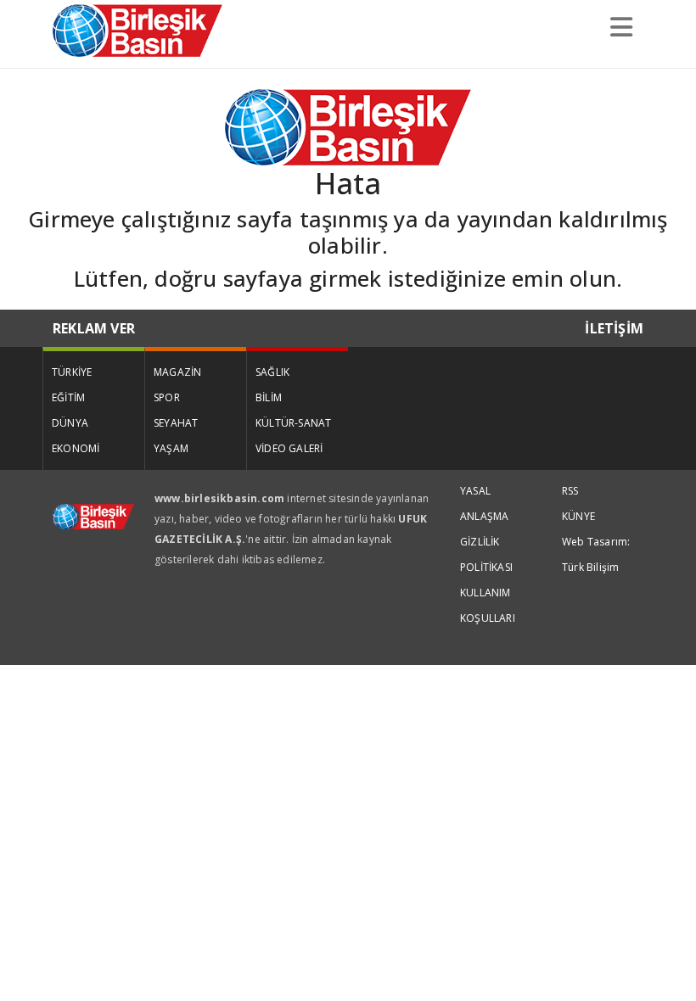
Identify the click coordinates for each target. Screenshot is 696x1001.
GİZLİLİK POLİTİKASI (486, 554)
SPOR (167, 397)
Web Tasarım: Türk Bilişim (596, 554)
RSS (570, 491)
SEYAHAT (176, 423)
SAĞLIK (272, 372)
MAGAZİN (177, 372)
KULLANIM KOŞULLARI (487, 605)
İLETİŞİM (614, 328)
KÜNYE (578, 516)
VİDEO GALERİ (289, 448)
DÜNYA (70, 423)
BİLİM (268, 397)
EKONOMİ (75, 448)
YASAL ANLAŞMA (484, 503)
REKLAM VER (94, 328)
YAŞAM (171, 448)
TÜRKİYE (72, 372)
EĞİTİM (68, 397)
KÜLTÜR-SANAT (293, 423)
